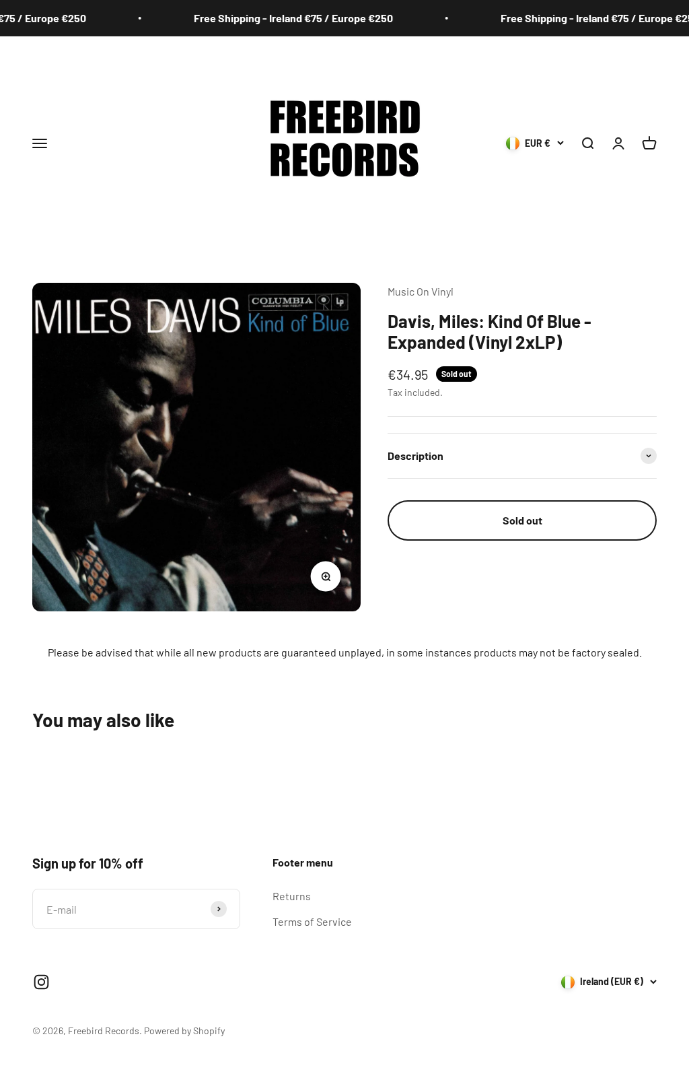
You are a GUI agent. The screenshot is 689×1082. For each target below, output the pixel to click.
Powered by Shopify (184, 1030)
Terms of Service (312, 921)
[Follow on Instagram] (41, 982)
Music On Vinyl (421, 291)
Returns (292, 895)
